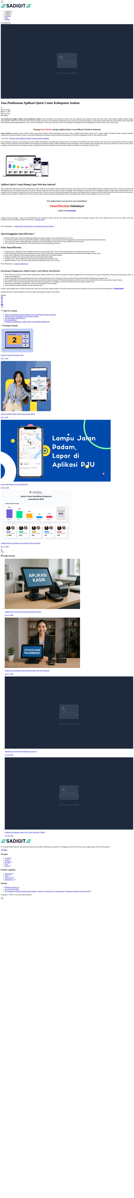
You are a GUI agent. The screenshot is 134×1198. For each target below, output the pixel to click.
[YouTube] (4, 850)
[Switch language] (9, 23)
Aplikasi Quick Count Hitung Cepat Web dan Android (21, 316)
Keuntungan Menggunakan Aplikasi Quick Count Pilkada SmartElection (27, 322)
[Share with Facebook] (2, 299)
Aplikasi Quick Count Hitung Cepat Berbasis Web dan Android (33, 226)
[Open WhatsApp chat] (2, 898)
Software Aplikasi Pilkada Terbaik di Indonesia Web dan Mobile (29, 138)
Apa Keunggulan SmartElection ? (15, 318)
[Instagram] (3, 850)
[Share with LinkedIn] (2, 304)
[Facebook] (1, 850)
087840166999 (71, 211)
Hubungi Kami (40, 219)
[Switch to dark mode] (6, 23)
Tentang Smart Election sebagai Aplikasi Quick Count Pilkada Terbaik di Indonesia (30, 314)
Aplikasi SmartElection (21, 264)
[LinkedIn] (6, 850)
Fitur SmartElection (11, 320)
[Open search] (2, 23)
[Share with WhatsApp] (2, 297)
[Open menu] (2, 2)
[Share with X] (2, 302)
